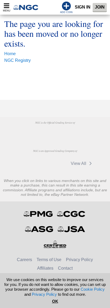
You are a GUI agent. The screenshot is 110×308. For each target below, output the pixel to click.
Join (100, 7)
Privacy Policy (79, 259)
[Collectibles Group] (55, 244)
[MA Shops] (82, 133)
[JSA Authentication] (71, 229)
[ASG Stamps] (39, 229)
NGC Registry (17, 60)
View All (79, 163)
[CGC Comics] (71, 214)
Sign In (83, 7)
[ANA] (27, 133)
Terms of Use (49, 259)
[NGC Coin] (27, 7)
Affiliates (45, 268)
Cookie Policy (93, 289)
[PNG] (55, 133)
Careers (24, 259)
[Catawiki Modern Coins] (54, 163)
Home (10, 53)
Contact (65, 268)
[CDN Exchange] (27, 163)
